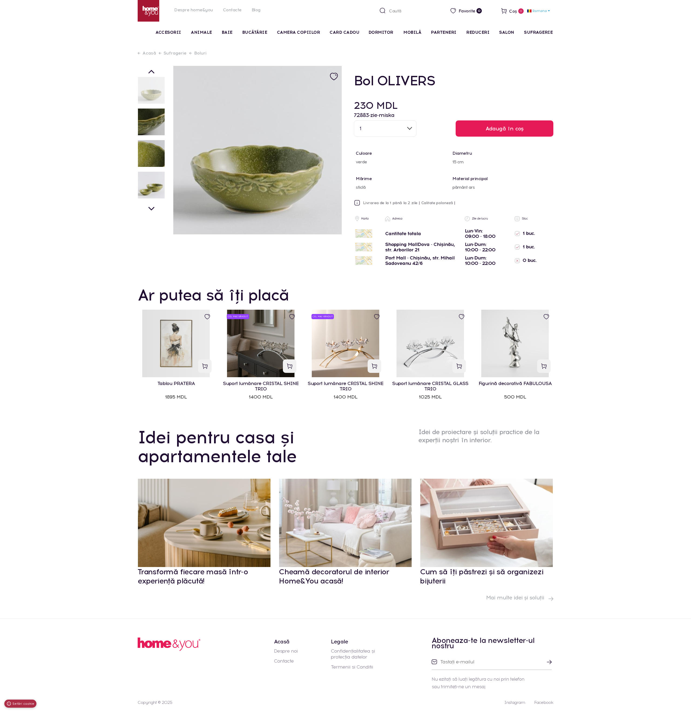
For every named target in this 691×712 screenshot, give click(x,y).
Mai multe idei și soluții (516, 597)
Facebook (543, 702)
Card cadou (344, 32)
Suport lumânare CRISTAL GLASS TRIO (430, 386)
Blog (256, 9)
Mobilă (412, 32)
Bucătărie (254, 32)
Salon (506, 32)
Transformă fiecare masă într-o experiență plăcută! (193, 576)
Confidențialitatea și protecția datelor (353, 654)
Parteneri (443, 32)
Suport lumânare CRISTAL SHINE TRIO (261, 386)
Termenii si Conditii (352, 667)
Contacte (232, 9)
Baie (227, 32)
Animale (201, 32)
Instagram (514, 702)
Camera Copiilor (298, 32)
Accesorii (168, 32)
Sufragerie (538, 32)
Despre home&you (193, 9)
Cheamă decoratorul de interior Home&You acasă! (334, 576)
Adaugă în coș (505, 128)
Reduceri (477, 32)
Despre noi (286, 651)
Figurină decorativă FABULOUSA (515, 383)
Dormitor (381, 32)
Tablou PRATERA (176, 383)
